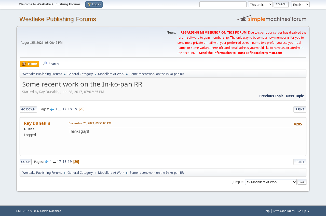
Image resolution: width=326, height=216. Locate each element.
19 (75, 109)
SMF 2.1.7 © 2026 (27, 210)
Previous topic (271, 96)
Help (267, 211)
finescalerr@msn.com (266, 53)
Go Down (28, 109)
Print (300, 109)
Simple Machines (50, 210)
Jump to (238, 181)
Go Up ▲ (304, 211)
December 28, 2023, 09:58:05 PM (90, 123)
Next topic (295, 96)
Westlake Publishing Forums (57, 19)
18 (70, 109)
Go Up (25, 162)
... (60, 109)
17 (64, 109)
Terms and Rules (283, 211)
